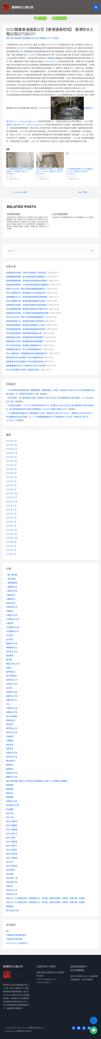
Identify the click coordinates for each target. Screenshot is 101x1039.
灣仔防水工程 (11, 732)
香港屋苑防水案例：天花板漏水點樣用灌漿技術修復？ (28, 313)
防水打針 (9, 862)
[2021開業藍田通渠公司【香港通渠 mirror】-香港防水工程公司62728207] (80, 160)
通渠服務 (9, 797)
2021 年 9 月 (11, 542)
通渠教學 (9, 789)
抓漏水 (9, 668)
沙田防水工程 (11, 708)
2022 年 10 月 (11, 501)
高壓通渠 (9, 906)
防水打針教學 (11, 866)
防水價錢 (9, 809)
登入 (8, 931)
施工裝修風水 (11, 676)
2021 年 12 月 (11, 530)
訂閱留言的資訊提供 (14, 939)
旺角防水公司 (11, 680)
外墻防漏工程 (11, 607)
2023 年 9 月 (11, 457)
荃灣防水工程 (11, 753)
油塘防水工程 (11, 712)
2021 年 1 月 (11, 554)
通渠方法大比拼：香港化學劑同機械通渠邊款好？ (26, 289)
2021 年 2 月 (11, 550)
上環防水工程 (11, 591)
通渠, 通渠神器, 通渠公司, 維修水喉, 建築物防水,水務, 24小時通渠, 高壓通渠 (36, 781)
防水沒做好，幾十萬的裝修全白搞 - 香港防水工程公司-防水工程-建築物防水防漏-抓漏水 (44, 398)
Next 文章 (83, 192)
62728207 (22, 48)
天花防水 (9, 635)
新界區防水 (10, 672)
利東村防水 (10, 603)
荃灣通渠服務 (13, 214)
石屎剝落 (9, 736)
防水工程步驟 (11, 854)
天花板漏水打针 (12, 631)
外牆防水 (9, 611)
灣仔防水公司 (11, 728)
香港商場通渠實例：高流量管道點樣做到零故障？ (26, 329)
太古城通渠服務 (60, 214)
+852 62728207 (43, 982)
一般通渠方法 (11, 587)
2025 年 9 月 (11, 441)
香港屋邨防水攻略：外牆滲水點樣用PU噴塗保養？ (27, 273)
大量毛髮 (9, 623)
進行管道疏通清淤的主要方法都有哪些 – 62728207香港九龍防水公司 (38, 409)
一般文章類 (10, 579)
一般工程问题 (11, 575)
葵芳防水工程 (11, 757)
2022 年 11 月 (11, 497)
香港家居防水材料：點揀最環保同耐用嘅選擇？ (25, 337)
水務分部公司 (11, 700)
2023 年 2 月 (11, 485)
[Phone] (84, 1028)
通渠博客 (9, 785)
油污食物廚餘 (11, 716)
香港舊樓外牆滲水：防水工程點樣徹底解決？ (24, 349)
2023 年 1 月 (11, 489)
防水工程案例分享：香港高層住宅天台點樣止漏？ (26, 293)
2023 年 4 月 (11, 477)
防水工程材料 (11, 850)
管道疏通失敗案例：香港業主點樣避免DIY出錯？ (26, 325)
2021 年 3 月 (11, 546)
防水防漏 (9, 874)
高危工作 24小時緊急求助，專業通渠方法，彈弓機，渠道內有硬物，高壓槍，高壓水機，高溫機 (45, 898)
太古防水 (9, 639)
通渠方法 (9, 793)
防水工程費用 (11, 858)
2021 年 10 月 (11, 538)
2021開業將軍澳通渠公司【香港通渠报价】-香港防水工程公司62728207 (19, 171)
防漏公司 (9, 886)
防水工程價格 (11, 825)
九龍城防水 (10, 599)
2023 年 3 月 (11, 481)
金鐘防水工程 (11, 801)
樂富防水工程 (11, 696)
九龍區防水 (10, 595)
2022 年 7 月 (11, 506)
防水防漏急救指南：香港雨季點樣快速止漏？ (24, 333)
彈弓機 (9, 660)
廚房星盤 (9, 655)
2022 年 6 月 (11, 510)
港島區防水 (10, 720)
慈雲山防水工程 (12, 664)
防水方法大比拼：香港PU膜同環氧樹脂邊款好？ (26, 317)
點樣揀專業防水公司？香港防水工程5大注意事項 (26, 366)
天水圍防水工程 (12, 627)
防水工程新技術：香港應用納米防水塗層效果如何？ (27, 353)
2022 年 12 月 (11, 493)
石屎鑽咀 (9, 740)
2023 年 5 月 (11, 473)
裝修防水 (9, 765)
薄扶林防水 (10, 761)
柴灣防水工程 (11, 692)
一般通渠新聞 (11, 583)
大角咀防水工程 (12, 619)
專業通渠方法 (11, 647)
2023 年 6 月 (11, 469)
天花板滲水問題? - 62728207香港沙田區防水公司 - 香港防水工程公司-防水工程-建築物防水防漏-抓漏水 (50, 405)
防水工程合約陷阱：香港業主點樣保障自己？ (24, 345)
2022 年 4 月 (11, 518)
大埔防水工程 (11, 615)
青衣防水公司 (11, 890)
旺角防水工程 (11, 684)
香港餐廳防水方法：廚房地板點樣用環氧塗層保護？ (27, 297)
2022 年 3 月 (11, 522)
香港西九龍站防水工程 (29, 394)
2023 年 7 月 (11, 465)
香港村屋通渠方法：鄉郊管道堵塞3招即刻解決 (25, 321)
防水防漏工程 (11, 882)
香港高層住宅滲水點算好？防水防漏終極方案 (24, 357)
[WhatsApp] (73, 1028)
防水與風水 (10, 870)
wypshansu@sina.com (47, 979)
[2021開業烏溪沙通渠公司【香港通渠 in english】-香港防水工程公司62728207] (50, 160)
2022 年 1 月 (11, 526)
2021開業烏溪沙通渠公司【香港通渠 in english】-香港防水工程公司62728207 (49, 171)
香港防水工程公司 (22, 7)
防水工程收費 (11, 842)
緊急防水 (9, 748)
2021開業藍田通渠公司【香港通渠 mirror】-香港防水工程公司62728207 (79, 171)
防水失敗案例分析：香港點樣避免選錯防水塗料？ (26, 301)
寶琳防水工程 (11, 643)
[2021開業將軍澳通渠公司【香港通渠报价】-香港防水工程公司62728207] (20, 160)
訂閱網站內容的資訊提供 (16, 935)
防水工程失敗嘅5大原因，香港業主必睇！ (23, 370)
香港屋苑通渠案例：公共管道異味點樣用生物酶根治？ (28, 285)
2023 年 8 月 (11, 461)
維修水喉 (9, 745)
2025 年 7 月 (11, 445)
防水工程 (9, 813)
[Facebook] (79, 1028)
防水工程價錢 (11, 829)
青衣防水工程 (11, 894)
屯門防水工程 (11, 652)
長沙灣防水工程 (12, 805)
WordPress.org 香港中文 (16, 943)
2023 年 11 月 (11, 449)
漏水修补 (9, 724)
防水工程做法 (11, 821)
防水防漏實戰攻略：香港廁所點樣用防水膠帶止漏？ (27, 309)
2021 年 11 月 (11, 534)
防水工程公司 (11, 834)
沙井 (8, 704)
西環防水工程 (11, 773)
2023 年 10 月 (11, 453)
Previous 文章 (19, 192)
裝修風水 (9, 769)
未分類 (9, 688)
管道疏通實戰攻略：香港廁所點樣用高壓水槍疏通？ (27, 281)
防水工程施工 (11, 846)
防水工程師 (10, 838)
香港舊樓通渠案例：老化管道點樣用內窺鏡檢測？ (26, 277)
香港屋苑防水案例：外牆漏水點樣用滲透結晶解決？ (27, 305)
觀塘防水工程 (11, 777)
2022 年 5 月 (11, 514)
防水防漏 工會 (12, 878)
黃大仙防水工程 (12, 910)
